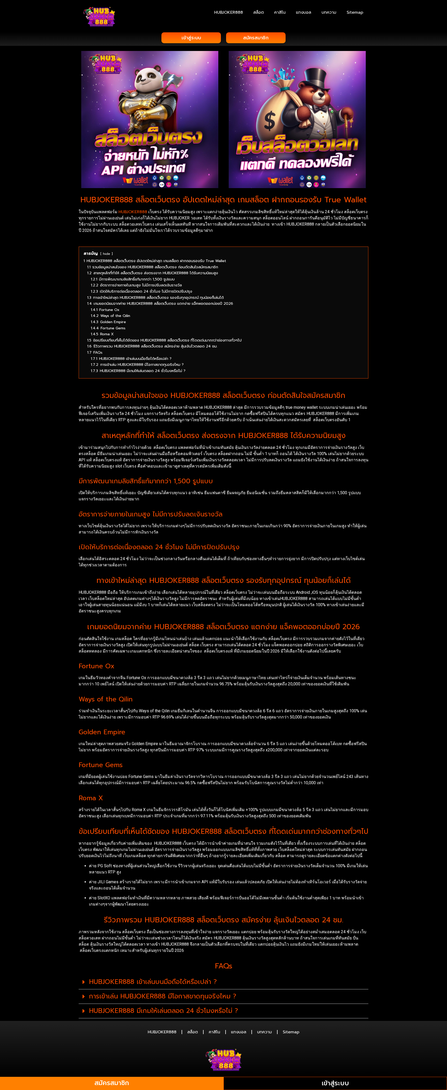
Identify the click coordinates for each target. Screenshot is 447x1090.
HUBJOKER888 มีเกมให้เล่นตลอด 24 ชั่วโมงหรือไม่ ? (163, 1011)
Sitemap (355, 12)
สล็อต (258, 12)
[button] (223, 982)
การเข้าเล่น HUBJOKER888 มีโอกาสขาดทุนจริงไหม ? (162, 996)
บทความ (329, 12)
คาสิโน (280, 12)
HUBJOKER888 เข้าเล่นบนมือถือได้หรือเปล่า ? (153, 982)
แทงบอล (303, 12)
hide (106, 253)
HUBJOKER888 (228, 12)
